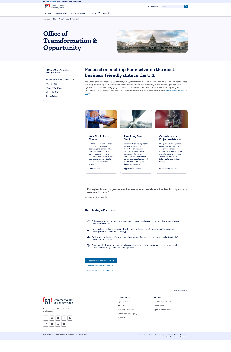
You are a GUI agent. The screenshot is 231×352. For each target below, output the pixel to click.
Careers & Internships (162, 301)
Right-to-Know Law (161, 310)
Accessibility (142, 335)
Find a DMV (121, 306)
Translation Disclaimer (171, 335)
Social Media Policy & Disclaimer (176, 337)
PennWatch (158, 306)
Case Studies (51, 84)
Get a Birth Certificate (125, 310)
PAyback (120, 318)
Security (183, 335)
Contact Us (93, 169)
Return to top (179, 291)
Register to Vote (123, 301)
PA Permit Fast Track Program (57, 79)
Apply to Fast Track (131, 169)
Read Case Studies (166, 169)
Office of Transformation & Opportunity (57, 71)
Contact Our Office (54, 88)
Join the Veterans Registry (127, 314)
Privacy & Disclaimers (155, 335)
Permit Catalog (52, 96)
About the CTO (52, 92)
